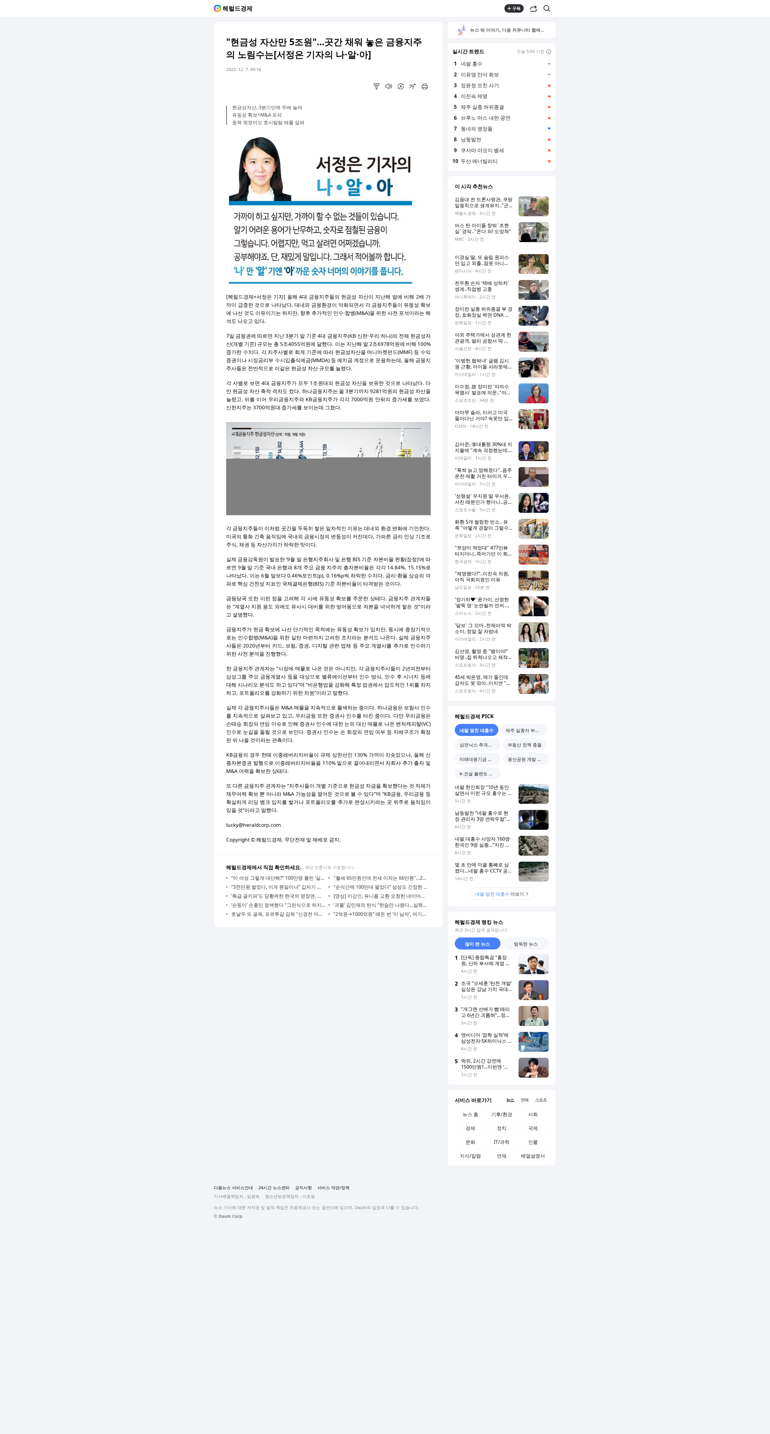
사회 (533, 1114)
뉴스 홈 (470, 1114)
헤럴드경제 (238, 8)
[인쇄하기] (425, 86)
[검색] (548, 8)
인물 (533, 1142)
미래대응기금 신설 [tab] (478, 759)
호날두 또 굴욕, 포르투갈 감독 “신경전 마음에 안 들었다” (278, 914)
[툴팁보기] (548, 52)
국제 (533, 1128)
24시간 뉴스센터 (274, 1187)
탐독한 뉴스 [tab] (526, 944)
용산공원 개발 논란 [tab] (527, 759)
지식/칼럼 (470, 1155)
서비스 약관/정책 (333, 1187)
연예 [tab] (524, 1100)
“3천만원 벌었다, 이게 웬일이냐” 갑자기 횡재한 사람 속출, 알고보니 (278, 887)
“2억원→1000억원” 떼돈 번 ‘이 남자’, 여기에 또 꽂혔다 (381, 914)
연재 (502, 1155)
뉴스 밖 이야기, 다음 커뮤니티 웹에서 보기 (512, 30)
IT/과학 (502, 1142)
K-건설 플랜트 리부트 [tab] (480, 774)
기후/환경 (501, 1114)
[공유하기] (533, 8)
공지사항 (303, 1187)
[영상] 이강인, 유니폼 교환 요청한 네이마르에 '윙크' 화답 (381, 896)
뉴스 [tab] (510, 1100)
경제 (470, 1128)
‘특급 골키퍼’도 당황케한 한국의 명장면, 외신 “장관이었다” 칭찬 (278, 896)
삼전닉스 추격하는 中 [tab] (480, 745)
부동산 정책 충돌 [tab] (525, 745)
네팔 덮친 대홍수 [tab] (477, 730)
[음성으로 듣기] (389, 86)
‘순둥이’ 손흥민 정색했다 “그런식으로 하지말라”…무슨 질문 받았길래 (278, 905)
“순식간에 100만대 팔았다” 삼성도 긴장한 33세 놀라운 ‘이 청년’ (381, 887)
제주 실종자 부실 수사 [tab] (526, 730)
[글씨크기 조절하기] (413, 86)
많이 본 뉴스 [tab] (477, 944)
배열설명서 (533, 1155)
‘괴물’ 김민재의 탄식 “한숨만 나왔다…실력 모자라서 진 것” (381, 905)
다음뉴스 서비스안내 (233, 1187)
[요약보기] (377, 86)
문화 (470, 1142)
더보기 (499, 894)
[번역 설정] (401, 86)
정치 (502, 1128)
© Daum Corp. (228, 1216)
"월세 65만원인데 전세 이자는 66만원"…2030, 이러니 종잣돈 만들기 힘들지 (381, 878)
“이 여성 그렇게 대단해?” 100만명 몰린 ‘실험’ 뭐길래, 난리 (278, 878)
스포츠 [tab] (541, 1100)
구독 (516, 8)
